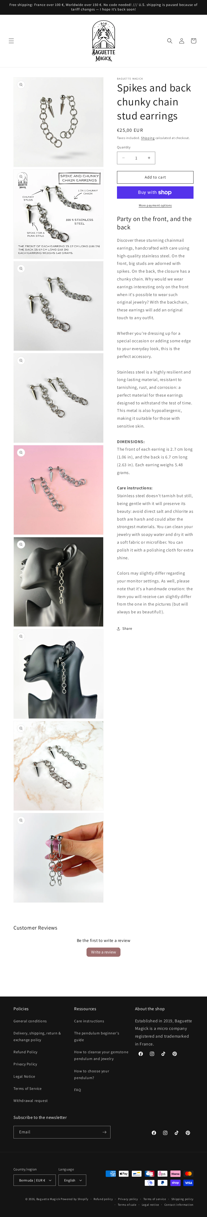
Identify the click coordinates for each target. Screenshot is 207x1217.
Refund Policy (25, 1051)
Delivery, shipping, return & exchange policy (37, 1036)
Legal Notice (24, 1076)
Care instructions (89, 1021)
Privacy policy (128, 1199)
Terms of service (154, 1199)
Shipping (148, 138)
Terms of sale (127, 1205)
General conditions (30, 1021)
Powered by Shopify (74, 1199)
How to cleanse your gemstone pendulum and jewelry (101, 1055)
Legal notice (150, 1205)
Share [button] (127, 628)
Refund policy (103, 1199)
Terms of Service (27, 1088)
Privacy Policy (25, 1064)
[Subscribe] (104, 1132)
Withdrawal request (30, 1100)
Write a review (103, 952)
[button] (11, 41)
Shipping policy (182, 1199)
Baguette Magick (48, 1199)
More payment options (155, 205)
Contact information (179, 1205)
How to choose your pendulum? (91, 1074)
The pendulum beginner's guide (96, 1036)
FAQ (77, 1089)
